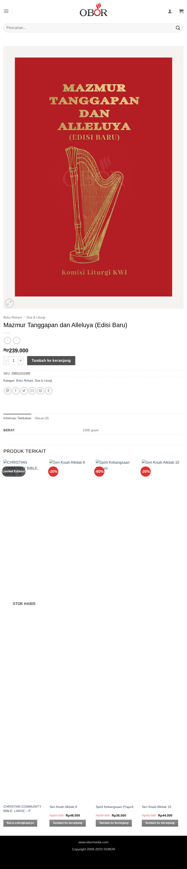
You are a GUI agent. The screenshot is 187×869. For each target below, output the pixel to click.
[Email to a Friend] (32, 391)
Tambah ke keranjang (51, 360)
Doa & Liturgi (35, 317)
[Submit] (178, 27)
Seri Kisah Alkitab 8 (63, 807)
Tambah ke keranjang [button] (67, 823)
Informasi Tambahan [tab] (17, 418)
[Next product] (7, 340)
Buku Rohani (12, 317)
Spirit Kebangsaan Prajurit (114, 807)
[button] (6, 11)
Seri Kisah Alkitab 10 (156, 807)
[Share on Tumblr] (48, 391)
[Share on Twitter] (24, 391)
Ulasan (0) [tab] (42, 418)
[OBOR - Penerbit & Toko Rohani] (93, 11)
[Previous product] (16, 340)
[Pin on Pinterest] (40, 391)
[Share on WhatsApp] (7, 391)
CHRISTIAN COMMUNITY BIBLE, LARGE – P (22, 809)
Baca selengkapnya (20, 823)
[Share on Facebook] (16, 391)
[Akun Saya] (170, 11)
